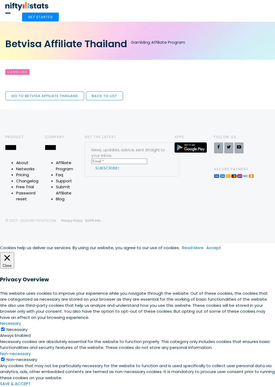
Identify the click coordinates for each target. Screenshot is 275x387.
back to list (104, 95)
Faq (59, 175)
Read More (193, 247)
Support (64, 181)
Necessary (16, 329)
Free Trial (25, 187)
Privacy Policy (72, 220)
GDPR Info (93, 220)
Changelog (27, 181)
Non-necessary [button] (15, 353)
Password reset (25, 196)
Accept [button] (213, 247)
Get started (40, 17)
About (22, 162)
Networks (25, 169)
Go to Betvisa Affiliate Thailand (44, 95)
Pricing (22, 175)
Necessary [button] (10, 323)
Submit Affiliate (63, 190)
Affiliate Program (64, 166)
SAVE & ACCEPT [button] (15, 383)
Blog (60, 199)
